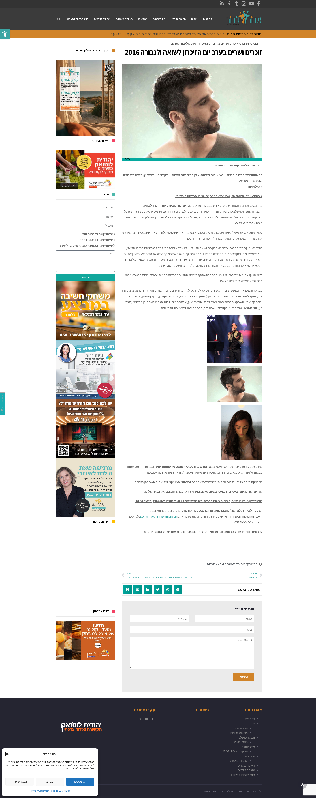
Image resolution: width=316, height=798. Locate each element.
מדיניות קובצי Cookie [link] (60, 790)
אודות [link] (252, 723)
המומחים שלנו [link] (246, 737)
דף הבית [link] (256, 43)
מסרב (49, 781)
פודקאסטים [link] (248, 746)
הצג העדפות (20, 781)
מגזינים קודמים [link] (246, 770)
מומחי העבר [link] (241, 742)
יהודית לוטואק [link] (212, 791)
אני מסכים (80, 781)
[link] (5, 34)
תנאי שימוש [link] (241, 728)
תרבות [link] (244, 43)
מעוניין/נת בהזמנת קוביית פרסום (90, 245)
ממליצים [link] (250, 756)
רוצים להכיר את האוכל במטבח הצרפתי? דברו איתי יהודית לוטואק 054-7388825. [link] (167, 34)
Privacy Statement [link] (40, 790)
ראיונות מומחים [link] (246, 765)
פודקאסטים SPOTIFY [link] (235, 751)
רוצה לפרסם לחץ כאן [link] (243, 774)
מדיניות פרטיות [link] (239, 732)
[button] (7, 754)
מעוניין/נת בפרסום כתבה (96, 239)
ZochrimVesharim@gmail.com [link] (159, 516)
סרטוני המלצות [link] (239, 760)
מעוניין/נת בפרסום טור (97, 234)
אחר (62, 245)
